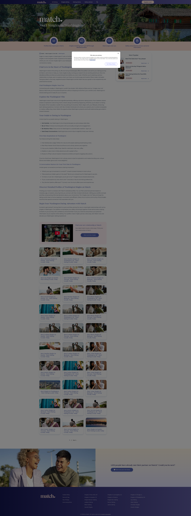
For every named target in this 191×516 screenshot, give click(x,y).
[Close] (118, 53)
